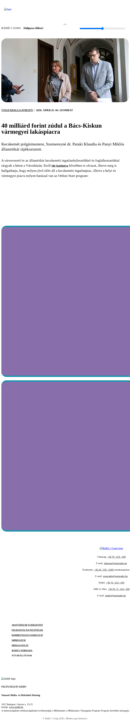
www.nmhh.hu (16, 707)
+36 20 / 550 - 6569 (103, 570)
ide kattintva (60, 165)
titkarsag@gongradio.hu (115, 563)
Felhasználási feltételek (27, 630)
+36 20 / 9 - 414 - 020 (118, 589)
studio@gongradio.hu (115, 595)
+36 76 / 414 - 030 (116, 557)
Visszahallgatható (17, 110)
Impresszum (19, 640)
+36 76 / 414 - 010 (115, 582)
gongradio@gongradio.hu (115, 576)
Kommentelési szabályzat (27, 635)
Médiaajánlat (20, 645)
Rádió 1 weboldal (22, 650)
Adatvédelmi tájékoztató (27, 625)
